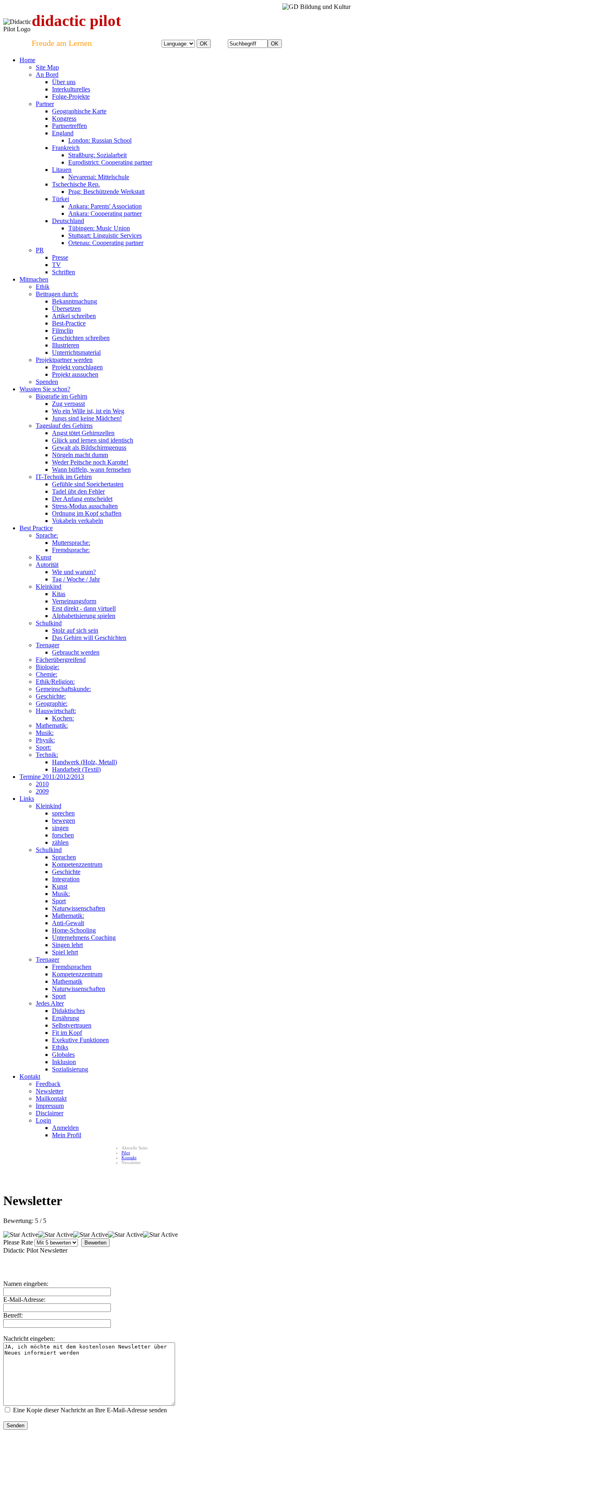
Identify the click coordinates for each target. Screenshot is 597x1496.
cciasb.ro (265, 1454)
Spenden (47, 381)
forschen (63, 835)
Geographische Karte (79, 111)
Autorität (47, 564)
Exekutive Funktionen (80, 1039)
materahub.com (292, 1454)
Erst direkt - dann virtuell (84, 608)
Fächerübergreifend (61, 659)
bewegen (63, 820)
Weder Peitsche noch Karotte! (90, 462)
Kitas (58, 593)
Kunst (43, 557)
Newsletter (49, 1091)
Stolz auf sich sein (75, 630)
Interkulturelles (71, 89)
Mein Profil (66, 1135)
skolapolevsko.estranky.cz (228, 1454)
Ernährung (65, 1018)
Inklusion (64, 1061)
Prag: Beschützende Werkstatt (106, 191)
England (63, 133)
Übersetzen (66, 308)
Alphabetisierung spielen (83, 615)
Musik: (45, 732)
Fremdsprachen (71, 966)
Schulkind (49, 623)
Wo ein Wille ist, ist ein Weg (88, 411)
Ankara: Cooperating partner (105, 213)
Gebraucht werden (76, 652)
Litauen (61, 169)
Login (43, 1120)
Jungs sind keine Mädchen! (87, 418)
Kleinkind (48, 586)
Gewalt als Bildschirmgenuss (89, 447)
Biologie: (47, 666)
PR (40, 250)
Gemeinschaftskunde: (63, 688)
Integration (66, 879)
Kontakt (29, 1076)
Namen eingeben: (25, 1283)
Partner (45, 103)
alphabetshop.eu (18, 1454)
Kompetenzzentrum (77, 864)
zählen (60, 842)
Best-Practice (69, 323)
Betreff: (13, 1315)
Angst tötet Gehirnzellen (83, 432)
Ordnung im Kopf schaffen (86, 513)
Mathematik (67, 981)
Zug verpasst (68, 403)
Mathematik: (52, 725)
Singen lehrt (67, 944)
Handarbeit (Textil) (76, 769)
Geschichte (66, 871)
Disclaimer (49, 1113)
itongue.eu (83, 1454)
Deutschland (68, 220)
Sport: (43, 747)
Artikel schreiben (74, 315)
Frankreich (66, 147)
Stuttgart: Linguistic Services (105, 235)
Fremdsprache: (71, 549)
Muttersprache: (71, 542)
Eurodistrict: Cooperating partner (110, 162)
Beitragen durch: (57, 294)
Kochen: (63, 718)
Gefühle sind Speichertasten (87, 484)
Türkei (60, 198)
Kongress (64, 118)
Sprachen (64, 857)
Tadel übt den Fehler (78, 491)
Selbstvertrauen (71, 1025)
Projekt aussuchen (75, 374)
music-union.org (112, 1454)
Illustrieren (65, 345)
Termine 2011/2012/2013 (51, 776)
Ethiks (60, 1047)
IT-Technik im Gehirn (64, 476)
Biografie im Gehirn (61, 396)
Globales (63, 1054)
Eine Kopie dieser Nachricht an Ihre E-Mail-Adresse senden (90, 1410)
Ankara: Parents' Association (105, 206)
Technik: (47, 754)
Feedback (48, 1083)
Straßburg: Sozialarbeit (97, 155)
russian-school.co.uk (152, 1454)
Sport (59, 901)
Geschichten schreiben (81, 337)
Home (27, 59)
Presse (60, 257)
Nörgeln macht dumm (80, 454)
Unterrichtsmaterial (76, 352)
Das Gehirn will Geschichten (89, 637)
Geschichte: (51, 696)
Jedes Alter (50, 1003)
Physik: (45, 740)
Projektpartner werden (64, 359)
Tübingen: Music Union (99, 228)
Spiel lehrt (65, 952)
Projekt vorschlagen (77, 367)
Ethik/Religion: (55, 681)
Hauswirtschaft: (56, 710)
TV (56, 264)
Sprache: (47, 535)
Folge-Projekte (71, 96)
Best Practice (36, 528)
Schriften (63, 272)
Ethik (43, 286)
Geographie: (51, 703)
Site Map (47, 67)
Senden (15, 1425)
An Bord (47, 74)
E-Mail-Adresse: (24, 1299)
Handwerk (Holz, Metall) (84, 762)
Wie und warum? (74, 571)
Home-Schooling (74, 930)
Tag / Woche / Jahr (76, 579)
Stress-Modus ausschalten (85, 506)
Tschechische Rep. (76, 184)
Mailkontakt (51, 1098)
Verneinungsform (74, 601)
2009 (42, 791)
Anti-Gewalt (68, 922)
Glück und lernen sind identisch (92, 440)
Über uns (64, 81)
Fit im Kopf (67, 1032)
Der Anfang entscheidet (82, 498)
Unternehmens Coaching (84, 937)
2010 (42, 784)
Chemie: (46, 674)
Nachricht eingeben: (29, 1338)
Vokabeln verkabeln (77, 520)
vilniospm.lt (187, 1454)
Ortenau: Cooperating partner (105, 242)
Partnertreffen (69, 125)
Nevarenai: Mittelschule (98, 176)
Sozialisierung (70, 1069)
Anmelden (65, 1127)
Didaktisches (68, 1010)
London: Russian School (100, 140)
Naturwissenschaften (78, 908)
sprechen (63, 813)
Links (26, 798)
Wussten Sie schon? (44, 389)
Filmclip (62, 330)
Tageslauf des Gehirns (64, 425)
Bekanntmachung (74, 301)
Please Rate (18, 1242)
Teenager (47, 645)
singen (60, 827)
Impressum (50, 1105)
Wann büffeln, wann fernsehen (91, 469)
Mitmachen (33, 279)
